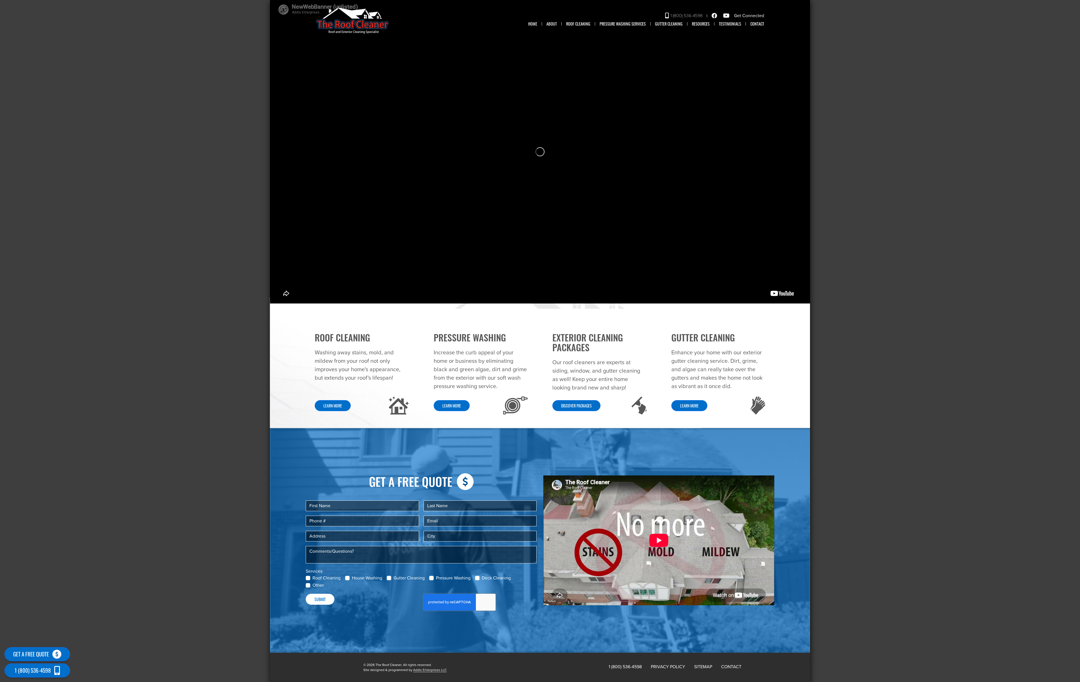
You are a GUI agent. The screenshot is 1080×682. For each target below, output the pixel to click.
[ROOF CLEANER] (352, 20)
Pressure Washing (453, 578)
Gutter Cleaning (669, 24)
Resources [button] (701, 24)
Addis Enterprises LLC (430, 670)
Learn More (332, 406)
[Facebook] (715, 16)
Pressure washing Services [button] (623, 24)
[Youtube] (727, 16)
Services (314, 571)
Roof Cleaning (326, 578)
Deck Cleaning (496, 578)
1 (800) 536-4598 (686, 16)
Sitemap (703, 667)
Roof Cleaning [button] (578, 24)
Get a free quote (31, 654)
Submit (320, 599)
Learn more (451, 406)
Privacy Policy (668, 667)
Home (532, 24)
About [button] (551, 24)
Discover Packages (576, 406)
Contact (757, 24)
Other (318, 585)
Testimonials (730, 24)
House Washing (367, 578)
